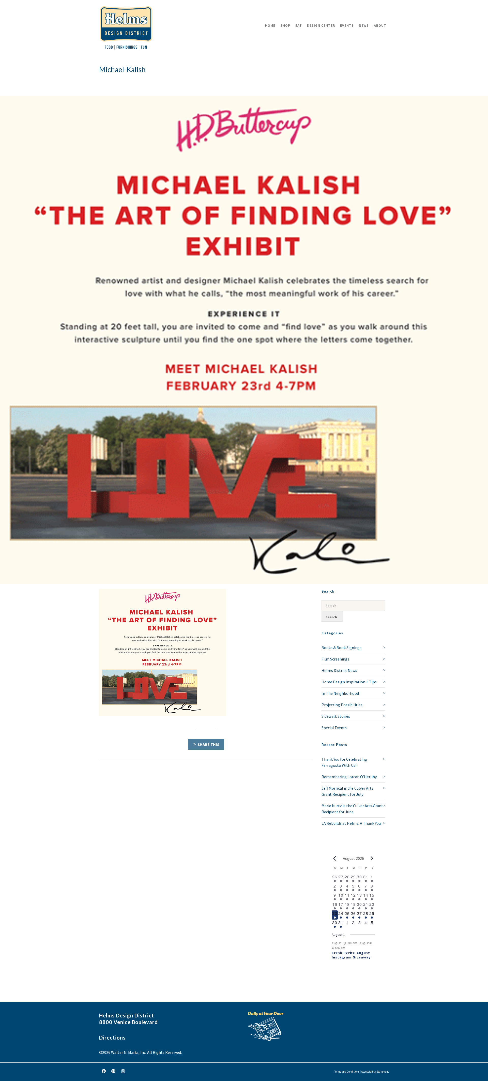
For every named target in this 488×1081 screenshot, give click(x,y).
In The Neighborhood (340, 693)
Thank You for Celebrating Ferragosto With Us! (344, 762)
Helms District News (339, 670)
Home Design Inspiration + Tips (349, 681)
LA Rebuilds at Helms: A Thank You (351, 823)
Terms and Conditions (346, 1071)
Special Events (334, 727)
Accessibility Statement (375, 1071)
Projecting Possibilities (342, 704)
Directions (112, 1037)
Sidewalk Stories (336, 716)
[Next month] (372, 858)
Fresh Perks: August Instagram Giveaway (351, 955)
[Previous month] (335, 858)
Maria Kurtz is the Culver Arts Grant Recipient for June (352, 808)
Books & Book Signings (341, 647)
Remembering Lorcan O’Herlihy (349, 776)
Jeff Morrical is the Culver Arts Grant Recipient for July (347, 791)
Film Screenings (335, 659)
